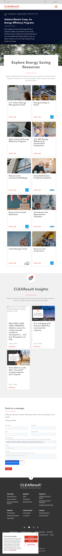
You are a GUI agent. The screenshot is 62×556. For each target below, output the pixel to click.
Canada (41, 510)
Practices (10, 494)
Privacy (52, 534)
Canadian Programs (44, 513)
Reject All (31, 540)
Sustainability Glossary (13, 515)
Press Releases (11, 513)
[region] (20, 543)
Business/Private (27, 501)
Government (26, 499)
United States (27, 510)
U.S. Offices (26, 515)
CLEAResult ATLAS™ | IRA (46, 505)
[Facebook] (38, 527)
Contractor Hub (44, 534)
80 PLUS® (50, 532)
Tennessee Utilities (21, 13)
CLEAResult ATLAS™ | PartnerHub (45, 501)
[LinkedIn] (24, 527)
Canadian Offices (43, 515)
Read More (12, 346)
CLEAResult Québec (39, 532)
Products (42, 494)
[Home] (12, 7)
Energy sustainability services (12, 502)
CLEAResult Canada (26, 532)
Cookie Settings (31, 544)
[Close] (36, 534)
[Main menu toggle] (56, 6)
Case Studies (10, 518)
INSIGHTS (10, 510)
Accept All (31, 537)
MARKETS (26, 494)
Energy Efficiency (11, 496)
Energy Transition (11, 499)
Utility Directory (12, 13)
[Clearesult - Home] (31, 486)
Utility (24, 496)
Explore (11, 117)
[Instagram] (34, 527)
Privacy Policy (13, 550)
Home (5, 13)
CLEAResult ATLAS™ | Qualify (45, 497)
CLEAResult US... (13, 532)
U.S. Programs (26, 513)
